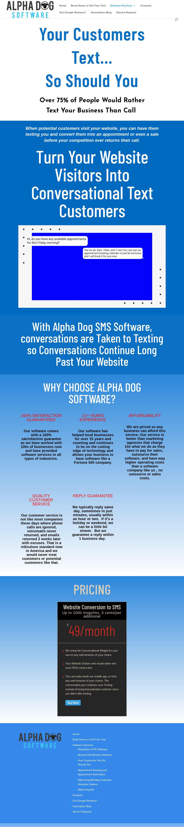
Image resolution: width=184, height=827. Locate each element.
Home (62, 5)
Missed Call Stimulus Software (95, 754)
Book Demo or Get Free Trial (88, 5)
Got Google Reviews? (72, 12)
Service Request (126, 12)
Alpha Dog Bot (86, 789)
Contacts (145, 5)
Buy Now (73, 703)
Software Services (121, 5)
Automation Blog (101, 12)
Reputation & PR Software (92, 749)
